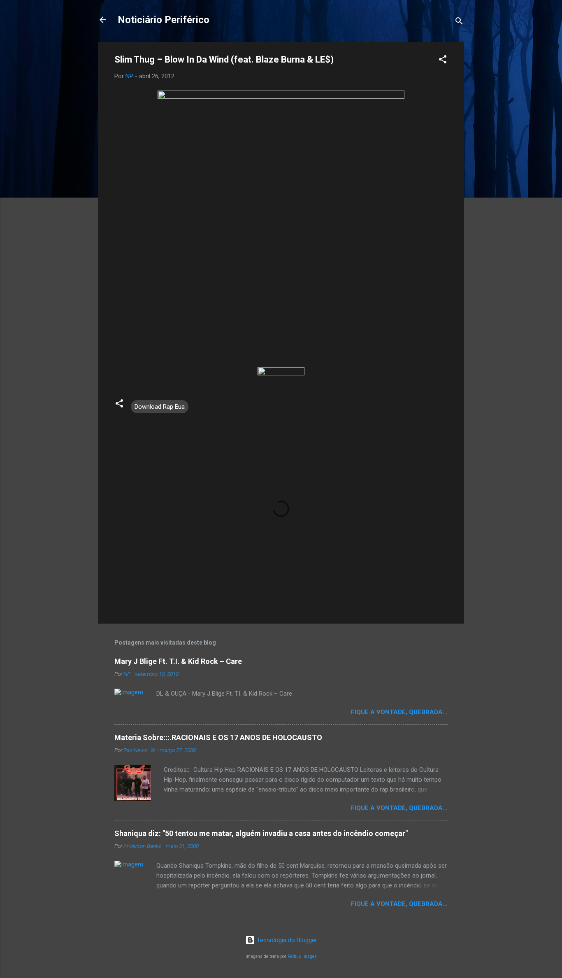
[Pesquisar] (459, 22)
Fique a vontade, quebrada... (399, 712)
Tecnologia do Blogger (286, 940)
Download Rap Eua (160, 406)
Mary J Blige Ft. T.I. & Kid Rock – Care (178, 661)
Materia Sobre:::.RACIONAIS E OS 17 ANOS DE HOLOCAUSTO (218, 737)
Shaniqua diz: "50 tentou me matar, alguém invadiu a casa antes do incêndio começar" (261, 833)
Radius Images (302, 956)
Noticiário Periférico (163, 20)
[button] (443, 60)
